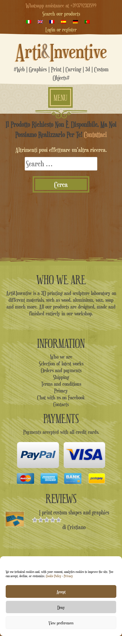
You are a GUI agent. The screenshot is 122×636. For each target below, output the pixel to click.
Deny (61, 607)
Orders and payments (61, 370)
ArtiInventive (61, 51)
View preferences (61, 622)
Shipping (61, 377)
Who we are (61, 356)
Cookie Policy (53, 576)
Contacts (61, 404)
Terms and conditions (61, 384)
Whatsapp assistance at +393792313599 (61, 5)
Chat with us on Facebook (61, 397)
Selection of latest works (61, 363)
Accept (61, 591)
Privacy (68, 576)
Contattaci (95, 134)
